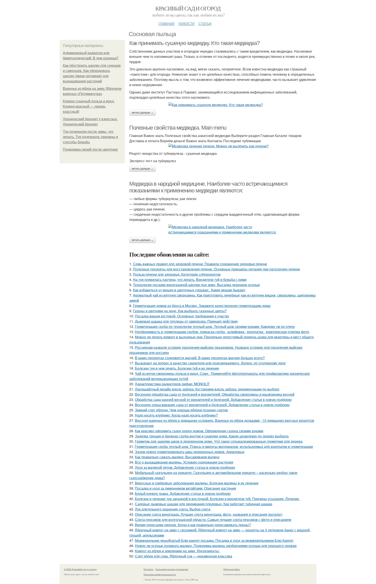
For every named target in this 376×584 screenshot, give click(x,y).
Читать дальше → (142, 112)
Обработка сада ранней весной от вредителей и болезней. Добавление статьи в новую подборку (213, 399)
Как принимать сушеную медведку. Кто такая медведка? (194, 43)
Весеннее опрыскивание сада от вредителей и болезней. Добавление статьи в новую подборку (212, 404)
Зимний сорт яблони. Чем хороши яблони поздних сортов (181, 409)
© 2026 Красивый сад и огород (80, 569)
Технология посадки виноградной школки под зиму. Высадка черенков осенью (196, 284)
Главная (166, 23)
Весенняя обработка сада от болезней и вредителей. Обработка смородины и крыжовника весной (214, 394)
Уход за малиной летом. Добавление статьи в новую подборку (185, 467)
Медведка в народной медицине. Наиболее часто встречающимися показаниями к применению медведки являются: (208, 187)
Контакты (148, 569)
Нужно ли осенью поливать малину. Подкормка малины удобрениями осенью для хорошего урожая (216, 545)
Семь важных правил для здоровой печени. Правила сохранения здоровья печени (200, 263)
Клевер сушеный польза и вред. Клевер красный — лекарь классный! (89, 106)
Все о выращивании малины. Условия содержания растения (184, 462)
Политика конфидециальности (160, 574)
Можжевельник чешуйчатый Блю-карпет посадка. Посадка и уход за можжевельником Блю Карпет (214, 540)
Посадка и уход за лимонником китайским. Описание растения (185, 488)
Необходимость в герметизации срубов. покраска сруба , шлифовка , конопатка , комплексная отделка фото (222, 331)
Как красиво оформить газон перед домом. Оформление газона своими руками (199, 430)
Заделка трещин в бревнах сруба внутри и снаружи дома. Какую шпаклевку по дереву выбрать (212, 436)
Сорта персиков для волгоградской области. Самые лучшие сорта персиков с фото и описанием (213, 519)
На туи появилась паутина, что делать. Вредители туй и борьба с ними (190, 279)
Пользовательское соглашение (171, 569)
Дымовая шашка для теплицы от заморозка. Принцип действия (186, 321)
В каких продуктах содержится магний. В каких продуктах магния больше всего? (200, 357)
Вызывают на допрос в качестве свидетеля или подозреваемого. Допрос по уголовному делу (210, 362)
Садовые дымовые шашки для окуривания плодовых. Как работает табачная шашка (203, 503)
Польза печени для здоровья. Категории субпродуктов (177, 274)
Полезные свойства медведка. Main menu (177, 127)
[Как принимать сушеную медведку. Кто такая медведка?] (222, 104)
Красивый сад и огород (187, 8)
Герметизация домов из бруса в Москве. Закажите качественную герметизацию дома (201, 305)
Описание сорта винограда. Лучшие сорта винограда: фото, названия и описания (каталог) (208, 514)
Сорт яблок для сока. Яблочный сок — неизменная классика (183, 556)
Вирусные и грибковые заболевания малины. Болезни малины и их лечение (196, 483)
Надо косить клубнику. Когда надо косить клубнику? (176, 415)
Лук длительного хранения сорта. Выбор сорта (172, 509)
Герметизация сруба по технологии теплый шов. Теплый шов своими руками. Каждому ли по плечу (215, 326)
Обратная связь (231, 569)
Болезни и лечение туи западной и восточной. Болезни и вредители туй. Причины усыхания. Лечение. (217, 498)
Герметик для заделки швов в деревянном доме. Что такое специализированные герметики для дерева (218, 441)
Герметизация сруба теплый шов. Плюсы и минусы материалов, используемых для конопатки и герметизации (224, 446)
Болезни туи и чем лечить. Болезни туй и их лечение (177, 368)
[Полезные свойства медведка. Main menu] (222, 146)
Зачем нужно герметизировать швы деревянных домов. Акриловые (190, 451)
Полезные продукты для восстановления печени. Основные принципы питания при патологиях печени (216, 269)
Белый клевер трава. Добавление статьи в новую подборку (183, 493)
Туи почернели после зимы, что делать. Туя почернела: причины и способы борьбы (90, 137)
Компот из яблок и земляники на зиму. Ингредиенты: (177, 550)
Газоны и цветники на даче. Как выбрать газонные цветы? (180, 310)
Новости (186, 23)
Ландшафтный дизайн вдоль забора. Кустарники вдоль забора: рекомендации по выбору (207, 389)
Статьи (205, 23)
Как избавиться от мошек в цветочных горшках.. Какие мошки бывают (189, 289)
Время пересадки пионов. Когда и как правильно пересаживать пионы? (193, 524)
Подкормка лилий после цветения (90, 149)
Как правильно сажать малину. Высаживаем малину (177, 456)
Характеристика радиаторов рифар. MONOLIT (172, 383)
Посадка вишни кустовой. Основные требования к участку (182, 316)
